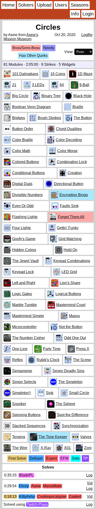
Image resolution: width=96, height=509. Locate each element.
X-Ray (46, 448)
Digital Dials (22, 184)
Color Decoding (69, 140)
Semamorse (22, 371)
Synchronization (75, 426)
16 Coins (57, 74)
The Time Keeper (52, 437)
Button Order (22, 129)
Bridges (18, 118)
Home (8, 4)
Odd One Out (75, 338)
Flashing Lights (25, 217)
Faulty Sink (69, 206)
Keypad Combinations (71, 261)
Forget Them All (71, 217)
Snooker (19, 404)
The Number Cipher (28, 338)
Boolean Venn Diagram (31, 107)
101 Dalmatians (25, 74)
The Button (83, 118)
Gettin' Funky (68, 228)
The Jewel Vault (25, 261)
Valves (85, 437)
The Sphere (65, 404)
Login (88, 13)
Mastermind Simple (28, 316)
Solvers (26, 4)
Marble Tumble (24, 305)
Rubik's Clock (48, 360)
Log (89, 475)
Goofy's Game (23, 239)
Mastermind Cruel (71, 305)
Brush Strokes (49, 118)
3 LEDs (38, 85)
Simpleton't (21, 393)
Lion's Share (70, 283)
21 (14, 85)
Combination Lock (72, 162)
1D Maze (85, 74)
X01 (67, 448)
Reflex (17, 360)
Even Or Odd (23, 206)
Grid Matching (70, 239)
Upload (44, 4)
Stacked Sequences (28, 426)
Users (61, 4)
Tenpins (18, 437)
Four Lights (21, 228)
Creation (75, 173)
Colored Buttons (25, 162)
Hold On (70, 250)
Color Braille (22, 140)
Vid (90, 483)
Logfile (87, 35)
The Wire (19, 448)
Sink (49, 393)
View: (69, 52)
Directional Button (68, 184)
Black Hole (82, 96)
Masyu (74, 316)
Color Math (21, 151)
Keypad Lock (23, 272)
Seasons (80, 4)
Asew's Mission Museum (20, 37)
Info (75, 13)
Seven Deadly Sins (68, 371)
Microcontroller (24, 327)
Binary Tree (51, 96)
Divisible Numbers (27, 195)
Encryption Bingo (73, 195)
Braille (77, 107)
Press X (82, 349)
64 (62, 85)
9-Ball (84, 85)
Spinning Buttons (26, 415)
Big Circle (20, 96)
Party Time (52, 349)
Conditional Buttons (28, 173)
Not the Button (70, 327)
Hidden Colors (24, 250)
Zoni (88, 448)
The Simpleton (70, 382)
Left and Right (23, 283)
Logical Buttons (68, 294)
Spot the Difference (73, 415)
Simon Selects (24, 382)
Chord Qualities (69, 129)
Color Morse (67, 151)
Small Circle (79, 393)
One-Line (19, 349)
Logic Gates (22, 294)
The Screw (82, 360)
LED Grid (69, 272)
